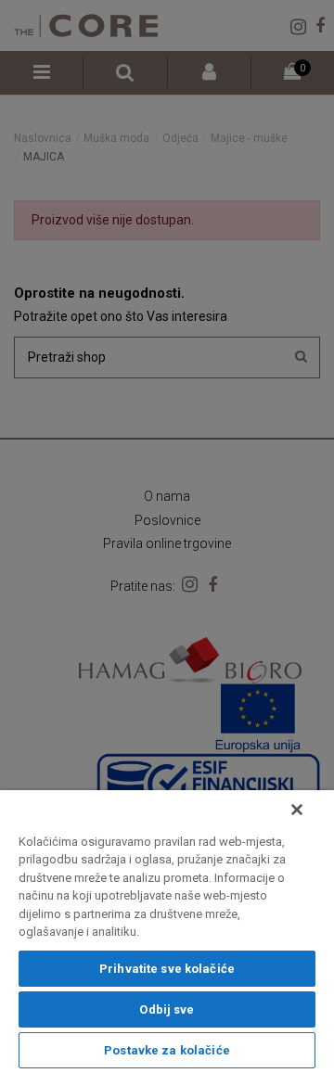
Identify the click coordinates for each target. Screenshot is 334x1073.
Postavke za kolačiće (167, 1050)
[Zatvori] (296, 809)
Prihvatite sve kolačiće (167, 969)
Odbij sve (166, 1009)
